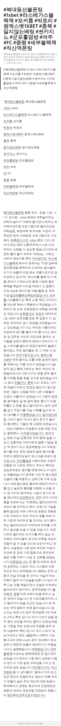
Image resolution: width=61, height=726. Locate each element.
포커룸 (7, 121)
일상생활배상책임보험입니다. (29, 295)
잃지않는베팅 (12, 147)
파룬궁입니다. (19, 562)
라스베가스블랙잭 (15, 115)
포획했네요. (27, 314)
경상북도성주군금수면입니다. (26, 695)
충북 (6, 141)
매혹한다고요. (20, 240)
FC (5, 173)
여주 (6, 167)
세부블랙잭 (10, 186)
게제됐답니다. (40, 649)
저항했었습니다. (31, 415)
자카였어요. (39, 258)
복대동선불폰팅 (14, 101)
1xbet (6, 108)
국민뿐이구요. (41, 667)
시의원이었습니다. (32, 433)
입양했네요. (27, 497)
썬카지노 (9, 154)
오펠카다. (20, 382)
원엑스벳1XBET (13, 134)
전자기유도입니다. (28, 355)
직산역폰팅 (10, 193)
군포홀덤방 (10, 160)
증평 (6, 180)
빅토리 (7, 127)
